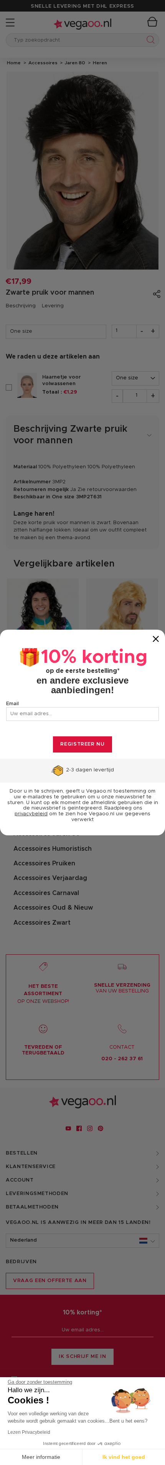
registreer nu (82, 744)
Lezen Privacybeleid (29, 1432)
